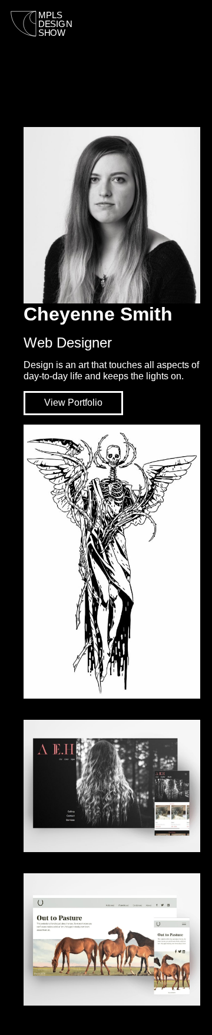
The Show (181, 30)
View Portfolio (73, 403)
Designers (116, 30)
